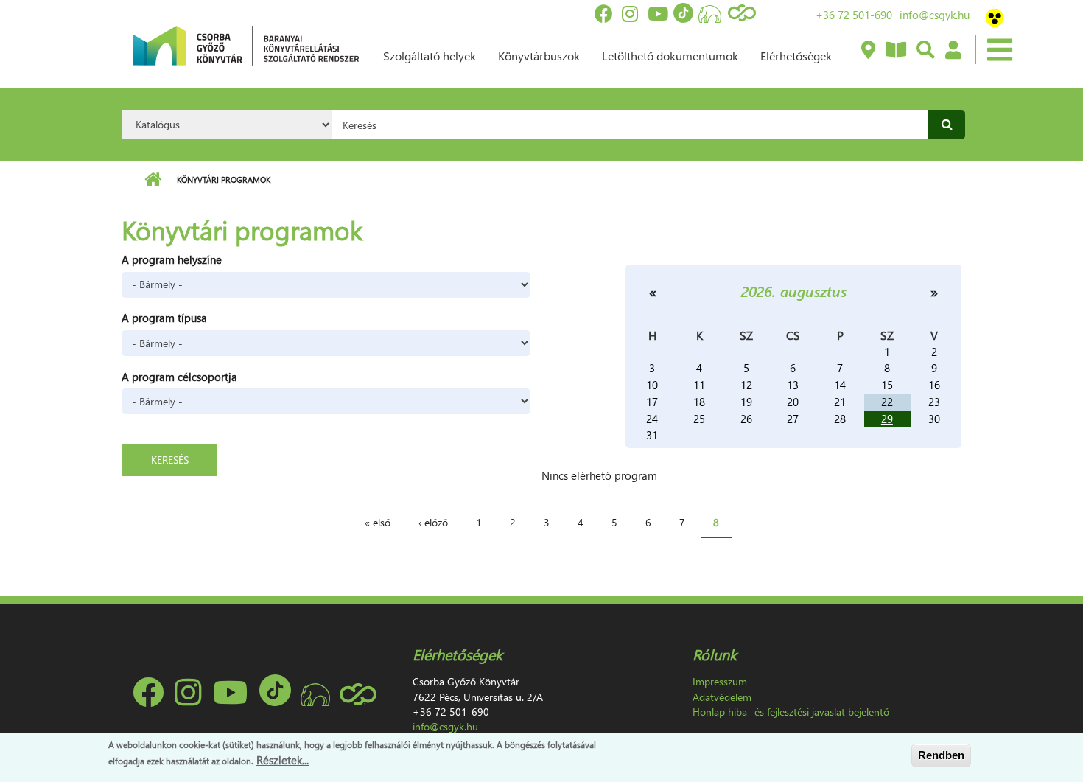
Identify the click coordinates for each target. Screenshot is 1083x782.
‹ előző (433, 522)
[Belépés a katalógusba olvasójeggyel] (952, 51)
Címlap (153, 179)
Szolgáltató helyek (429, 55)
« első (377, 522)
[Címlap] (246, 44)
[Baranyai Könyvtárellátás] (867, 51)
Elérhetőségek (796, 55)
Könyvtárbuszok (539, 55)
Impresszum (720, 681)
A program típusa (164, 317)
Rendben (941, 755)
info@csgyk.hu (935, 14)
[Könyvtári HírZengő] (895, 51)
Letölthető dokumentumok (670, 55)
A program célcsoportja (179, 376)
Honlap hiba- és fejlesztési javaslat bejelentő (791, 712)
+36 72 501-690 (854, 14)
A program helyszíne (172, 259)
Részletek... (282, 759)
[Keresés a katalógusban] (925, 51)
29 (887, 418)
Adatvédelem (722, 697)
